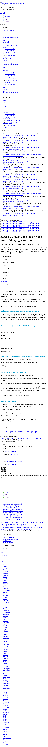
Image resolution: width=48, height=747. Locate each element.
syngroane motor (11, 52)
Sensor (5, 57)
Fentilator (6, 54)
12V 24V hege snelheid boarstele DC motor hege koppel (20, 432)
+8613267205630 (8, 31)
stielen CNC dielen (11, 45)
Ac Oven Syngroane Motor (8, 526)
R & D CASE (7, 59)
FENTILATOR (7, 82)
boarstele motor (10, 50)
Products (5, 102)
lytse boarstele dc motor (10, 507)
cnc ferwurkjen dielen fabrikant (12, 514)
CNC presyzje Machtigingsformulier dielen (16, 506)
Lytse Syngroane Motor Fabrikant (28, 526)
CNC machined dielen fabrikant (12, 519)
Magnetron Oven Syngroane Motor (21, 529)
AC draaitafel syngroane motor (12, 517)
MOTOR (5, 70)
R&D (37, 522)
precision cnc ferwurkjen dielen (12, 512)
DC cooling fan (10, 55)
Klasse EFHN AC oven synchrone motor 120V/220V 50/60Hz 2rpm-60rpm (23, 438)
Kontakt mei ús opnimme (10, 64)
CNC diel (6, 42)
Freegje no (3, 281)
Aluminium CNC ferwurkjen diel (13, 511)
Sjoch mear (19, 137)
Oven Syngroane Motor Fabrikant (21, 527)
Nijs (4, 62)
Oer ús (5, 60)
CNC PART (6, 77)
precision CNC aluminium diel (12, 504)
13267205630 (14, 454)
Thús (4, 40)
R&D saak (6, 87)
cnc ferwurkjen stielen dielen (12, 516)
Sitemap (15, 524)
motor (5, 47)
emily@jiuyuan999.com (10, 37)
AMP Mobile (23, 524)
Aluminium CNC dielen (13, 44)
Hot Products (8, 524)
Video (42, 522)
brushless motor (10, 49)
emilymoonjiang (12, 464)
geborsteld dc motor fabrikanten (12, 509)
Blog (1, 524)
